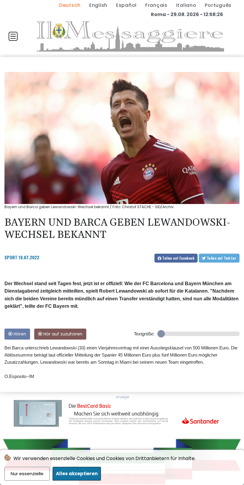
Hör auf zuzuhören (62, 334)
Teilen (177, 257)
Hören (19, 334)
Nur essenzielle (27, 473)
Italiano (186, 5)
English (98, 5)
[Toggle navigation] (13, 36)
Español (126, 5)
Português (218, 5)
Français (156, 5)
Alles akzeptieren (77, 473)
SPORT (10, 257)
